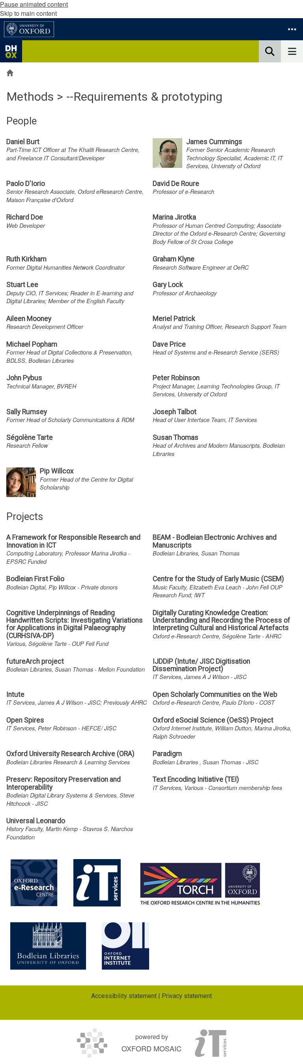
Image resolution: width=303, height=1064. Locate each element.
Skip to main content (28, 13)
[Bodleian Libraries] (48, 946)
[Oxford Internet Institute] (125, 946)
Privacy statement (187, 996)
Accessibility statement (124, 996)
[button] (292, 29)
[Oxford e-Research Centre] (34, 882)
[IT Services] (97, 882)
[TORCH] (200, 882)
